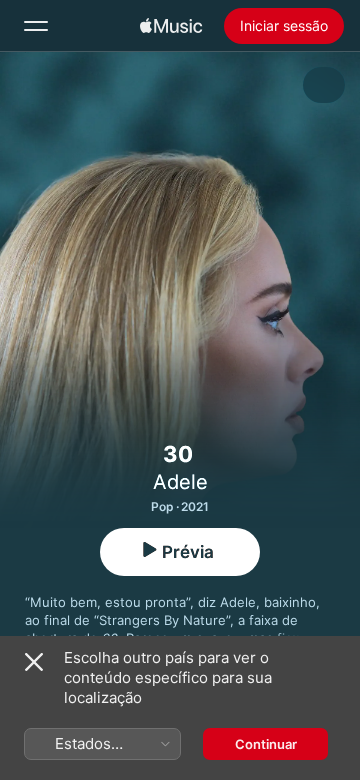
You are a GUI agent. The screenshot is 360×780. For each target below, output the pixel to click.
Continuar (266, 744)
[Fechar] (34, 662)
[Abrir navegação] (36, 26)
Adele (180, 482)
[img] (171, 26)
